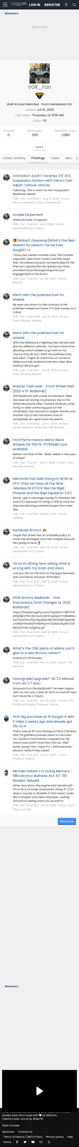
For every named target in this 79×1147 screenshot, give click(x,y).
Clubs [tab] (55, 158)
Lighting (18, 518)
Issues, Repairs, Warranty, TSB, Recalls (38, 427)
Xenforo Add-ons (23, 1119)
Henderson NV (61, 104)
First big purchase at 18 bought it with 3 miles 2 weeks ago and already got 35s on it (43, 721)
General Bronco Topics (28, 228)
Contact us (25, 1131)
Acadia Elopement (28, 214)
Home (7, 1142)
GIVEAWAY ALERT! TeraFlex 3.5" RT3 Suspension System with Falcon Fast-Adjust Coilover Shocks (43, 180)
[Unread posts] (66, 4)
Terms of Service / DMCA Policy (23, 1137)
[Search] (74, 4)
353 (35, 135)
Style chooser (10, 1125)
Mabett (17, 282)
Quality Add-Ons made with (20, 1115)
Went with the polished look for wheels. (38, 297)
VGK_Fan (19, 199)
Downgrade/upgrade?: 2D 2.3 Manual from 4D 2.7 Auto (43, 681)
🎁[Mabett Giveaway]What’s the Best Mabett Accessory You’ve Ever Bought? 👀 (44, 245)
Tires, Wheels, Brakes (27, 321)
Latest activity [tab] (14, 158)
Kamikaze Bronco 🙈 (30, 530)
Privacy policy (55, 1137)
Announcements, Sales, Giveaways (37, 202)
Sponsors (8, 1131)
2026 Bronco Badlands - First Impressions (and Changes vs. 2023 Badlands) (42, 602)
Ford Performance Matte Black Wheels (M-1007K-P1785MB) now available (40, 444)
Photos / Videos (23, 759)
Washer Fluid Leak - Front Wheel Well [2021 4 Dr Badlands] (43, 388)
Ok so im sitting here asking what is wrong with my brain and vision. (41, 566)
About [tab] (70, 158)
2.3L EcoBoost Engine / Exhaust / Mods (43, 702)
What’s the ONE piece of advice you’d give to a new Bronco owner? (43, 650)
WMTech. (52, 1115)
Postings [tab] (38, 158)
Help (70, 1137)
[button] (5, 4)
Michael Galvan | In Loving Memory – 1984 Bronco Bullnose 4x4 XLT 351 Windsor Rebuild (43, 776)
